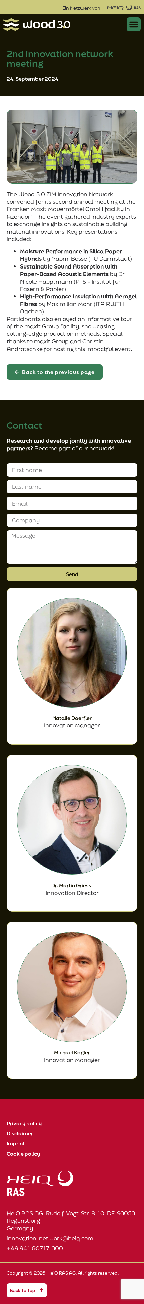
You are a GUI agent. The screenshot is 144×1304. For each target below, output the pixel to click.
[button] (134, 24)
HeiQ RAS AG (61, 1273)
